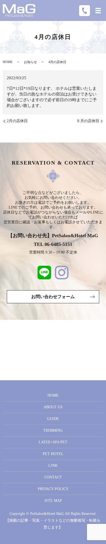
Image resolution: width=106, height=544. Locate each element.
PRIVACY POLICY (53, 489)
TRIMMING (53, 430)
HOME (8, 62)
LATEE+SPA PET (53, 442)
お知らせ (30, 62)
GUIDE (53, 419)
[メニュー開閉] (98, 10)
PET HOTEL (53, 454)
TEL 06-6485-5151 (53, 244)
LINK (53, 465)
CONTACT (53, 477)
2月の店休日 (17, 121)
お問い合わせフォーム (53, 296)
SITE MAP (53, 501)
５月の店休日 (87, 121)
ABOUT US (53, 407)
